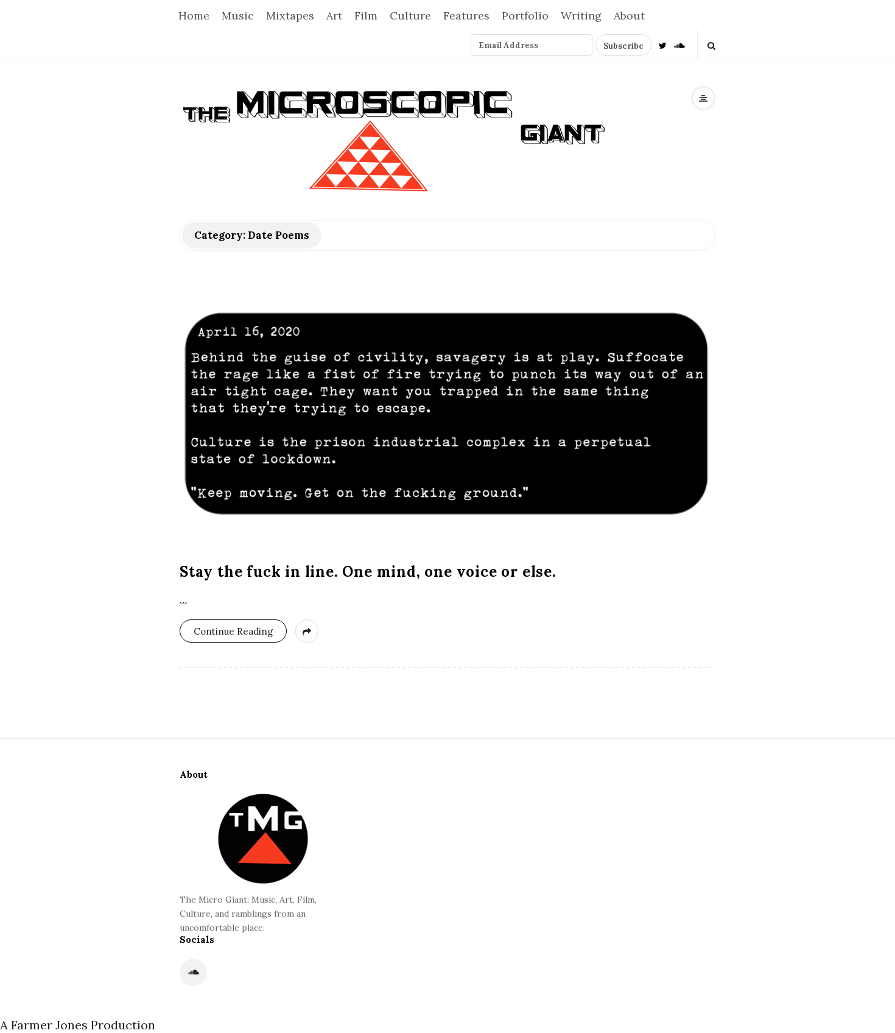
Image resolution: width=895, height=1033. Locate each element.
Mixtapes (290, 16)
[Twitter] (663, 45)
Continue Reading (233, 631)
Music (238, 16)
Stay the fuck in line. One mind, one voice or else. (368, 571)
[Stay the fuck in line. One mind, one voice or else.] (447, 415)
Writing (581, 16)
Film (365, 16)
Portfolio (525, 16)
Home (193, 16)
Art (334, 16)
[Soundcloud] (679, 45)
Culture (410, 16)
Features (466, 16)
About (629, 16)
